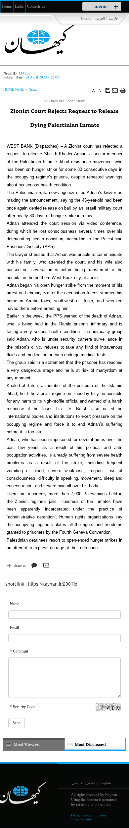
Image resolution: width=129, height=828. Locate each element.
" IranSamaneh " (83, 819)
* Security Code (22, 707)
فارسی (113, 18)
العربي (100, 18)
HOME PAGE (13, 89)
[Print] (123, 90)
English (87, 18)
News (32, 89)
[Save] (108, 90)
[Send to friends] (115, 90)
